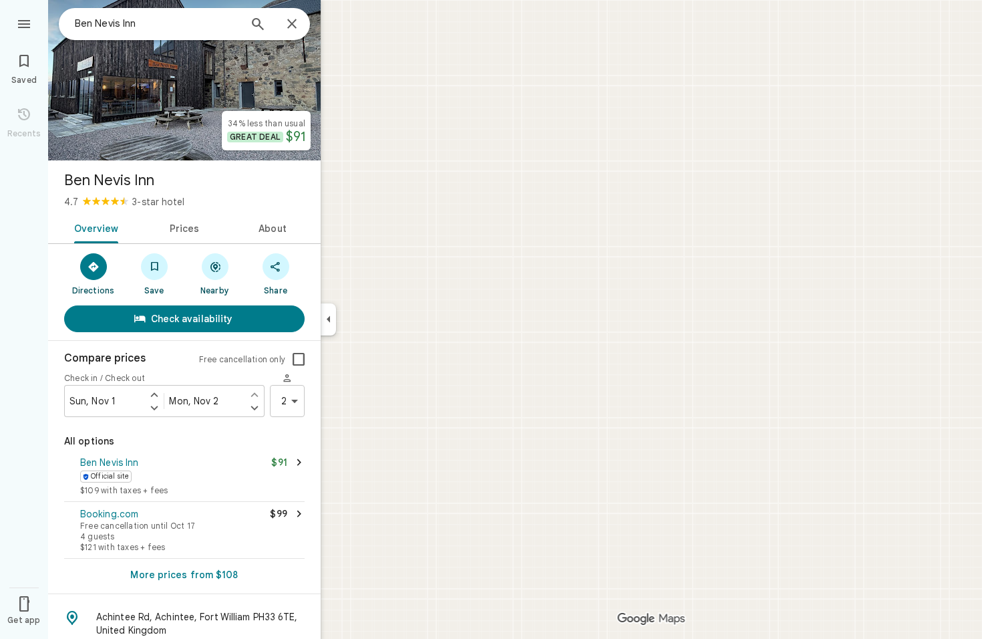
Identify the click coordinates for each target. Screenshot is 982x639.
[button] (184, 477)
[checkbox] (299, 360)
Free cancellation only (242, 359)
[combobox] (157, 23)
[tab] (94, 227)
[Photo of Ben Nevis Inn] (184, 80)
